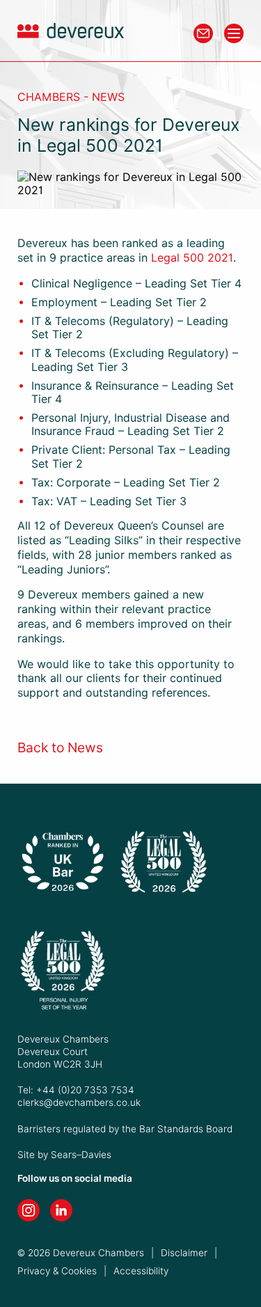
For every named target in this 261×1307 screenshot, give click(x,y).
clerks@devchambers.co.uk (79, 1102)
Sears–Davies (81, 1154)
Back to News (60, 748)
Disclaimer (184, 1252)
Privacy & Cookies (57, 1270)
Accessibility (140, 1270)
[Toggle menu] (234, 33)
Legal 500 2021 (192, 257)
